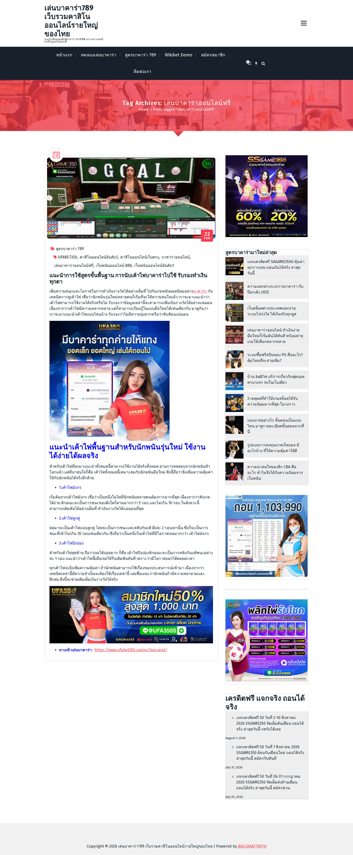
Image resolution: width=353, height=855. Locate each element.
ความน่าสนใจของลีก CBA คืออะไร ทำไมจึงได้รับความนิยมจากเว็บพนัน (275, 473)
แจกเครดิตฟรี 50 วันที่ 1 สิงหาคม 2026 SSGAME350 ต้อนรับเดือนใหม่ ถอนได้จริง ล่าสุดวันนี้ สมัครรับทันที (270, 753)
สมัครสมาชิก (213, 55)
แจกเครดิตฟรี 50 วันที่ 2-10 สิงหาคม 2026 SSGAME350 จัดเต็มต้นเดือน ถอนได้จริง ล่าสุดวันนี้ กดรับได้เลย (270, 723)
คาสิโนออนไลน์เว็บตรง (139, 257)
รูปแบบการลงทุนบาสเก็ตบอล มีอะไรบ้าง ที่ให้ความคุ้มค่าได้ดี (273, 448)
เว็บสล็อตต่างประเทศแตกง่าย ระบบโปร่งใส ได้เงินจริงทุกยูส (271, 311)
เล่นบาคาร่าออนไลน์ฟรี (73, 265)
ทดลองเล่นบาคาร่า (98, 55)
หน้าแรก (64, 55)
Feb (207, 235)
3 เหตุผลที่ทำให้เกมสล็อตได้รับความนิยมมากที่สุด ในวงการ (272, 401)
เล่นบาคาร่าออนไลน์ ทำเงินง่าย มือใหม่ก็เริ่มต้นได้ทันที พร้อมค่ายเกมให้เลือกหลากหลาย (275, 336)
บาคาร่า (200, 291)
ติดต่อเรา (142, 71)
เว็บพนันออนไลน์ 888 (114, 265)
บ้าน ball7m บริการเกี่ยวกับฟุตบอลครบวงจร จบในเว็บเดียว (275, 379)
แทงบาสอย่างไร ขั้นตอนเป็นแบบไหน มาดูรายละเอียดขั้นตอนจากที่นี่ (275, 426)
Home (143, 109)
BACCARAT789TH (252, 846)
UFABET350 (67, 257)
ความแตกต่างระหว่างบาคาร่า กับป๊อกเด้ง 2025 (275, 289)
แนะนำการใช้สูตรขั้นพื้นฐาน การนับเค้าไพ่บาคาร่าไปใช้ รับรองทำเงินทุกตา (128, 278)
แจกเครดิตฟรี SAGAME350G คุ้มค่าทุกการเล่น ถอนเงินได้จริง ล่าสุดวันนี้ (275, 267)
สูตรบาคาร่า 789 (140, 55)
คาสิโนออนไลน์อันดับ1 (99, 257)
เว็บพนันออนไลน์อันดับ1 (154, 265)
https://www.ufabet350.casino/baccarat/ (131, 650)
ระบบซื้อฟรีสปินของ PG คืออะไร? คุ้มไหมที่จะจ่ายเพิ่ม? (275, 358)
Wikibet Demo (178, 55)
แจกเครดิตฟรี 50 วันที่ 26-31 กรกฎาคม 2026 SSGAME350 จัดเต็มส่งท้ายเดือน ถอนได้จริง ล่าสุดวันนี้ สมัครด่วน (268, 782)
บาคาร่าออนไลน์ (176, 257)
